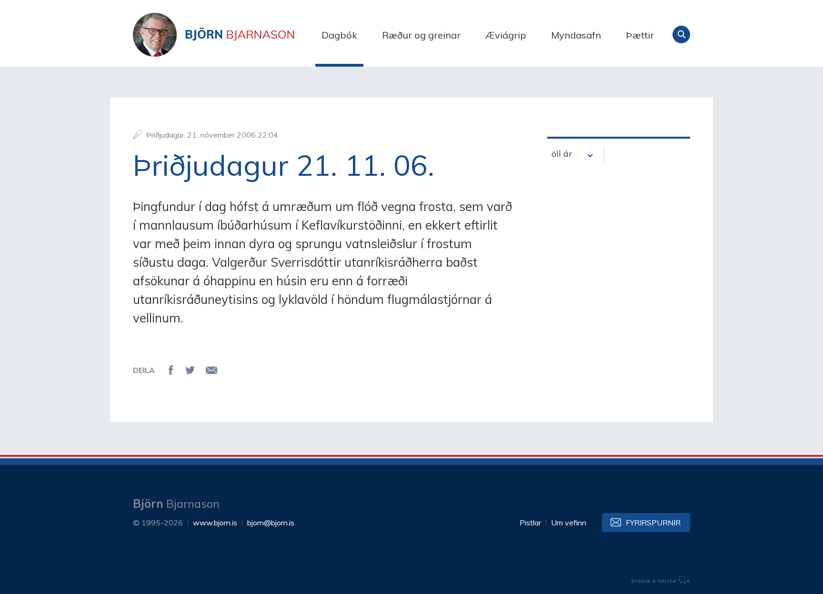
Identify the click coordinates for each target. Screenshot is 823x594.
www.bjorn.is (215, 522)
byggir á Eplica (660, 579)
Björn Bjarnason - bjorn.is (228, 35)
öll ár (562, 153)
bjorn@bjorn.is (270, 522)
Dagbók (339, 35)
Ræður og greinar (421, 35)
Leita (681, 34)
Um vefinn (568, 522)
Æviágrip (505, 35)
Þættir (640, 35)
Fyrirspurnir (653, 522)
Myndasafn (576, 35)
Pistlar (530, 522)
